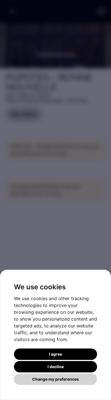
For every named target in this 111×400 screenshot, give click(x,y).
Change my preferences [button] (55, 379)
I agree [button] (55, 354)
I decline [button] (56, 366)
